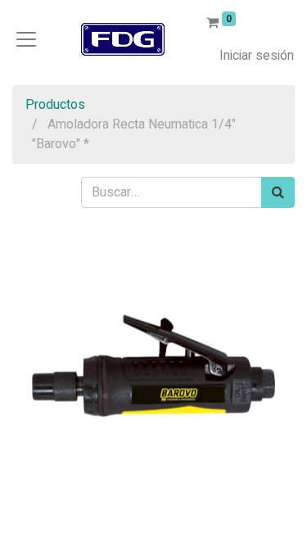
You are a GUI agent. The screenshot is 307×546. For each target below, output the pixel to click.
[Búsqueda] (278, 192)
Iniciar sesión (256, 55)
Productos (55, 105)
